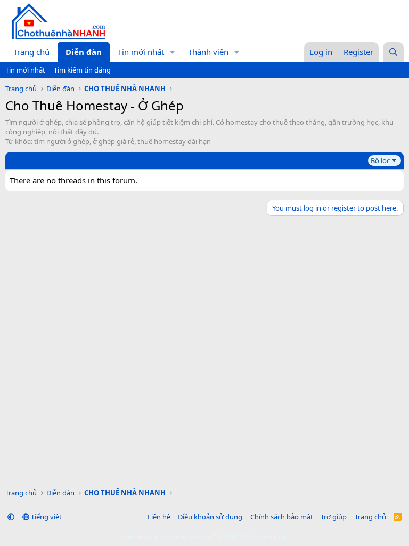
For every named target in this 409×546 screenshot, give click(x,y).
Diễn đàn (84, 51)
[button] (172, 52)
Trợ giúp (334, 516)
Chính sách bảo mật (281, 516)
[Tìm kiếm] (393, 52)
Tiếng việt (45, 516)
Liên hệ (159, 516)
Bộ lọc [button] (380, 160)
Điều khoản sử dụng (210, 516)
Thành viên (208, 51)
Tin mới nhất (141, 51)
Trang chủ (31, 51)
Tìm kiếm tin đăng (82, 70)
